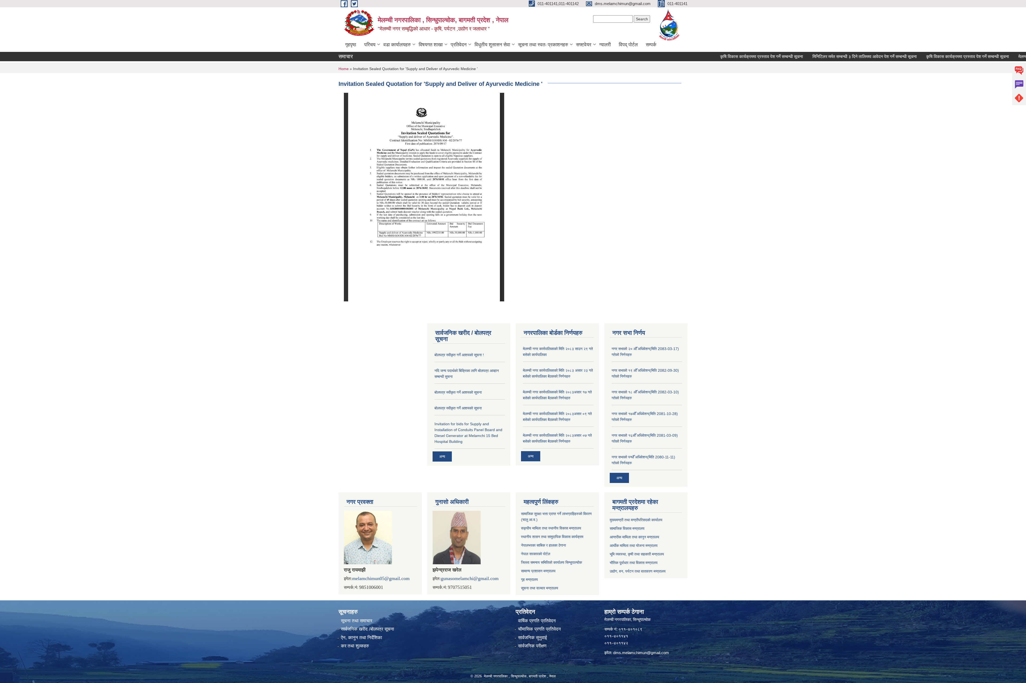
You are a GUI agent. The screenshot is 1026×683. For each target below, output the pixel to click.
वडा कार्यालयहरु (397, 44)
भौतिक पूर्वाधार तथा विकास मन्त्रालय (634, 563)
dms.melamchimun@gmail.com (641, 652)
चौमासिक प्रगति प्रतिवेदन (539, 629)
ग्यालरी (605, 44)
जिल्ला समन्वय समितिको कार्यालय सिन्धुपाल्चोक (551, 562)
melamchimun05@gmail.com (381, 578)
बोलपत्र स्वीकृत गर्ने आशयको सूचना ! (459, 355)
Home (344, 69)
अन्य (442, 456)
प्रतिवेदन (459, 44)
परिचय (369, 44)
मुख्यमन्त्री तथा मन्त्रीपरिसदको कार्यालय (636, 520)
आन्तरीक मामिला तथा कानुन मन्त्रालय (634, 537)
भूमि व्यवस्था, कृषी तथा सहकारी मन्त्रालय (637, 554)
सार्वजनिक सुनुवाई (532, 637)
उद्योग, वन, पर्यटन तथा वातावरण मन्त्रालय (638, 571)
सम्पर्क (651, 44)
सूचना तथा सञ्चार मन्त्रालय (539, 588)
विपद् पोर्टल (628, 44)
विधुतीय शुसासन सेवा (492, 44)
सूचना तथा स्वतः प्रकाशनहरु (543, 44)
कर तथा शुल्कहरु (355, 646)
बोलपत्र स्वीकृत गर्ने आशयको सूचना (458, 392)
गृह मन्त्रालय (529, 579)
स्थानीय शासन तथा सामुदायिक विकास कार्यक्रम (552, 537)
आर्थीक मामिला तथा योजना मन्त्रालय (634, 545)
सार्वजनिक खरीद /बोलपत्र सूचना (367, 629)
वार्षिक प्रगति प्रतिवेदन (537, 620)
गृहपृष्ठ (350, 44)
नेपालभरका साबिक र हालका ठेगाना (543, 545)
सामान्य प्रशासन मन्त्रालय (538, 571)
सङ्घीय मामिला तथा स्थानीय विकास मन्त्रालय (551, 528)
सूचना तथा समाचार (356, 620)
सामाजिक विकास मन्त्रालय (627, 528)
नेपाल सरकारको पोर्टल (535, 554)
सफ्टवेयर (583, 44)
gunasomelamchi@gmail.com (470, 578)
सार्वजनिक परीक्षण (532, 646)
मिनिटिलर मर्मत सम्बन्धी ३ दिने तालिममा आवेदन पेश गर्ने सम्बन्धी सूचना (841, 56)
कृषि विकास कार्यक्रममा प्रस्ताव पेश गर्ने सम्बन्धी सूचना (738, 56)
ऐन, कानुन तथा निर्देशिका (361, 637)
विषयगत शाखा (431, 44)
